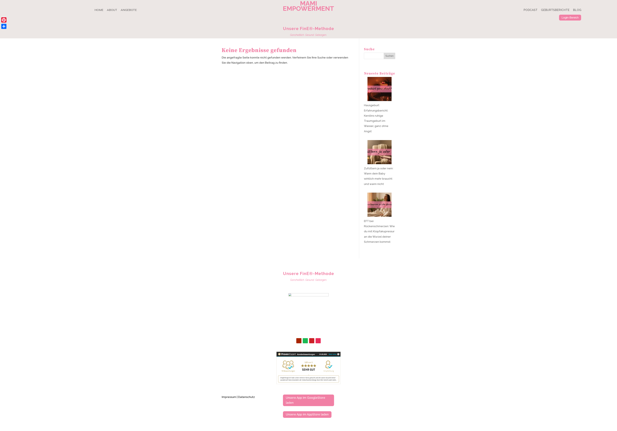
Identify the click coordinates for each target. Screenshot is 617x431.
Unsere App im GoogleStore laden (305, 400)
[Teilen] (4, 26)
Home (98, 10)
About (112, 10)
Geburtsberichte (555, 10)
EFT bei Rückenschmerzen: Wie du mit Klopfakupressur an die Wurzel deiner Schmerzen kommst (379, 231)
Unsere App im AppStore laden (307, 414)
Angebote (129, 10)
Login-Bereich (570, 17)
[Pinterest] (4, 20)
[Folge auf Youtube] (298, 340)
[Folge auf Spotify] (305, 340)
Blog (577, 10)
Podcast (530, 10)
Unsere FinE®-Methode (308, 28)
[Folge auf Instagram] (318, 340)
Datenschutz (246, 397)
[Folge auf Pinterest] (311, 340)
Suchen (389, 56)
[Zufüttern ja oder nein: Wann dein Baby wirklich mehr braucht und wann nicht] (379, 153)
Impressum (229, 397)
